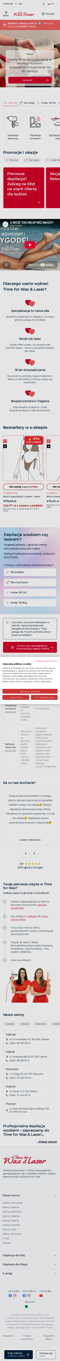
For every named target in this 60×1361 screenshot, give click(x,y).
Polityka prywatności (46, 661)
